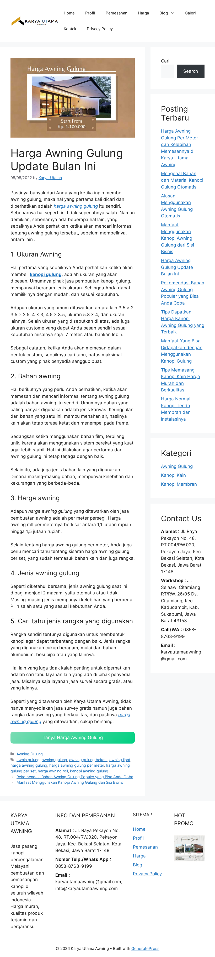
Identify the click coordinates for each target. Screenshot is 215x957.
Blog (163, 13)
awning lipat (119, 759)
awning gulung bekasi (88, 759)
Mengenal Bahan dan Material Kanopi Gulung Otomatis (182, 180)
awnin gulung (28, 759)
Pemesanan (116, 13)
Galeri (190, 13)
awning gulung (54, 759)
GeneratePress (145, 948)
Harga (143, 13)
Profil (90, 13)
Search (190, 71)
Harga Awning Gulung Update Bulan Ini (177, 267)
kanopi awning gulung (89, 771)
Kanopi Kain (173, 475)
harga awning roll (53, 771)
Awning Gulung (30, 754)
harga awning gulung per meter (76, 765)
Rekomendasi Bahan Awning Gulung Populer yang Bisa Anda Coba (75, 777)
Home (69, 13)
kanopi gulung (46, 274)
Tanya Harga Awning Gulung (73, 737)
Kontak (70, 28)
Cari (165, 61)
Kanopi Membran (179, 484)
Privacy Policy (100, 28)
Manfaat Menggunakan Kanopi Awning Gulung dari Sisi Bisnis (70, 782)
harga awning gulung (76, 206)
